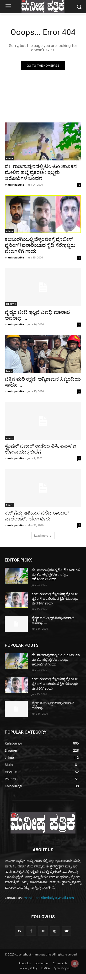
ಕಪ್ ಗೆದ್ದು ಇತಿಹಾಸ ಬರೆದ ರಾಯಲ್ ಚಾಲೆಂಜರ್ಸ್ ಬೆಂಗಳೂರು (37, 516)
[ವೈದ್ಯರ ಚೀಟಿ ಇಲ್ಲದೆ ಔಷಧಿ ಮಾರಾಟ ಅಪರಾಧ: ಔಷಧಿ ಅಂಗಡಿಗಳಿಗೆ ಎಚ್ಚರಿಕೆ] (43, 287)
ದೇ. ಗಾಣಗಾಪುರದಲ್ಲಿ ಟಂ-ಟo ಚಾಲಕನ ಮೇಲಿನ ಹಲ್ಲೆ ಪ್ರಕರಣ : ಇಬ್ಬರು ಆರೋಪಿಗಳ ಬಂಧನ (41, 172)
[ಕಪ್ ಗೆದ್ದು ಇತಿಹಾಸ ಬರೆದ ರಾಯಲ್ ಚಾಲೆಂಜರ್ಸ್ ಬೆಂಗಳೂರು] (43, 488)
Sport (9, 504)
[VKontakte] (66, 931)
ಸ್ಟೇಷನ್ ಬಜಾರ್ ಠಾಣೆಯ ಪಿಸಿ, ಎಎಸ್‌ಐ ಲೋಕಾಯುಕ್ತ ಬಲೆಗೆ (40, 449)
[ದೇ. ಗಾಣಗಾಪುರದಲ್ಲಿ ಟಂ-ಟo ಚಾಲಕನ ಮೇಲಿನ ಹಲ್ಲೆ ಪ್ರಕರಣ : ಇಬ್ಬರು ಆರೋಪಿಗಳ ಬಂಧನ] (43, 141)
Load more (41, 536)
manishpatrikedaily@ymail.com (49, 897)
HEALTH (11, 304)
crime (9, 158)
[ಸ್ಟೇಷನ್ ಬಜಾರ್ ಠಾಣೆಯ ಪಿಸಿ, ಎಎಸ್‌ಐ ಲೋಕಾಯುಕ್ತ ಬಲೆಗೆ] (43, 421)
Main (9, 371)
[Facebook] (31, 931)
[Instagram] (54, 931)
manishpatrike (14, 184)
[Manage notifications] (75, 963)
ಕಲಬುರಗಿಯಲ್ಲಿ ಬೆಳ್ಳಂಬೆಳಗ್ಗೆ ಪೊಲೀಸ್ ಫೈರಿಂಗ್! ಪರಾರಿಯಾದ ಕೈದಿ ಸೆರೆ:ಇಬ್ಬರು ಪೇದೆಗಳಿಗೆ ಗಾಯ (40, 245)
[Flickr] (43, 931)
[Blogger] (19, 931)
